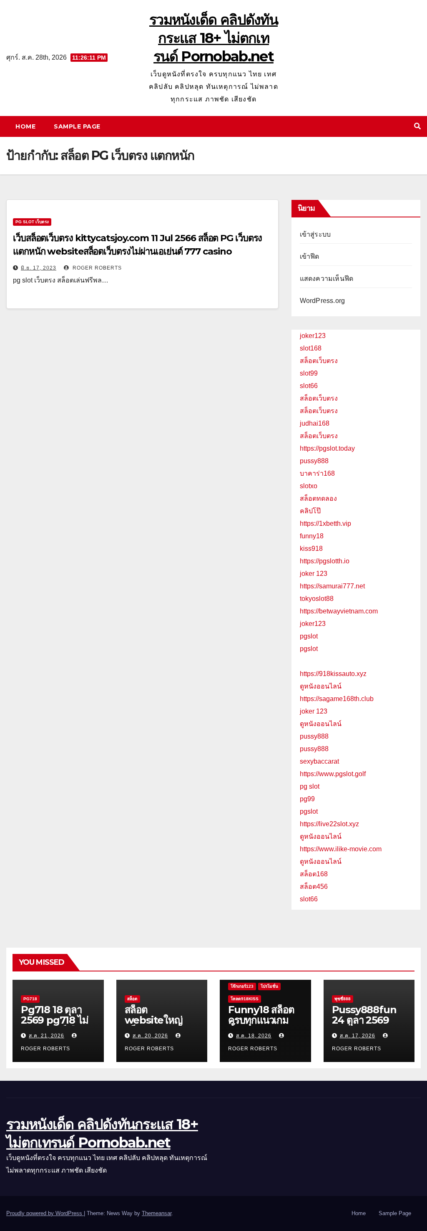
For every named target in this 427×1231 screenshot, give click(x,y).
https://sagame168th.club (337, 698)
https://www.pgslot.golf (333, 773)
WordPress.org (322, 300)
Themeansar (156, 1213)
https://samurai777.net (332, 586)
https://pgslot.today (327, 448)
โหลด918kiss (245, 998)
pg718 (30, 998)
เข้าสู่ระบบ (315, 234)
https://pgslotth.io (324, 561)
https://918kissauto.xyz (333, 673)
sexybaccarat (319, 761)
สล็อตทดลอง (318, 498)
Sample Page (77, 126)
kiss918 (311, 548)
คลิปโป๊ (310, 511)
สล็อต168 (314, 874)
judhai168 (314, 423)
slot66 (309, 385)
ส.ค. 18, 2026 (253, 1036)
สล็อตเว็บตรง (319, 360)
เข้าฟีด (309, 256)
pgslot (309, 636)
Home (25, 126)
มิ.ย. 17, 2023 (38, 268)
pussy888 (314, 460)
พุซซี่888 (342, 998)
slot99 (309, 373)
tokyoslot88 (317, 598)
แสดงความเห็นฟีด (327, 278)
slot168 (311, 348)
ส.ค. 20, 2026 (150, 1036)
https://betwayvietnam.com (339, 611)
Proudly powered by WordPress (45, 1213)
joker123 (313, 335)
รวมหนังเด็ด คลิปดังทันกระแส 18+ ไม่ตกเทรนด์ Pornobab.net (213, 38)
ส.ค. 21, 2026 (46, 1036)
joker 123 (313, 573)
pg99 (307, 798)
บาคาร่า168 (317, 473)
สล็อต (132, 998)
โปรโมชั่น (269, 986)
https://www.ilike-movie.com (341, 849)
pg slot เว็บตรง (32, 221)
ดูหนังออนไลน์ (321, 686)
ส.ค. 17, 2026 (357, 1036)
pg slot (309, 786)
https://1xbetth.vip (325, 523)
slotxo (308, 485)
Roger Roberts (96, 268)
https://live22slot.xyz (329, 823)
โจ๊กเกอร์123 (242, 986)
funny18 (312, 536)
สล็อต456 (314, 886)
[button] (417, 126)
